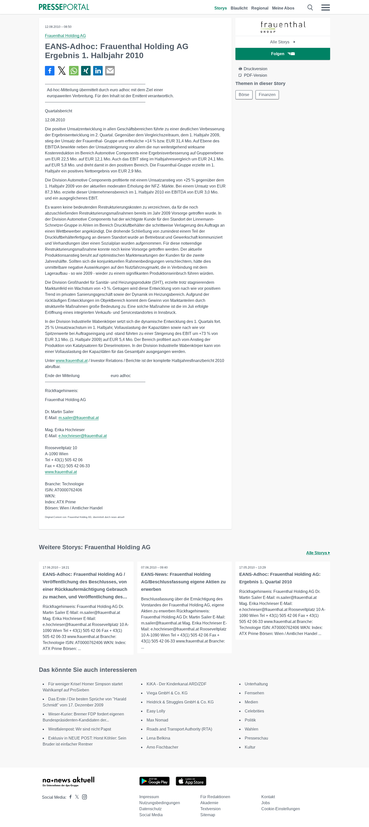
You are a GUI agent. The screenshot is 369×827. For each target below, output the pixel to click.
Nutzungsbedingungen (159, 803)
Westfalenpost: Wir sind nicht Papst (79, 729)
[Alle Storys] (282, 31)
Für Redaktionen (215, 797)
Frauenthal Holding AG (65, 36)
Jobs (265, 803)
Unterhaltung (256, 684)
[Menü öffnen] (325, 7)
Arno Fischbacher (162, 747)
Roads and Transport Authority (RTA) (179, 729)
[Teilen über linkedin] (98, 70)
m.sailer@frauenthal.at (78, 418)
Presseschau (256, 738)
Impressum (149, 797)
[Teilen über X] (62, 70)
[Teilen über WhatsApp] (74, 70)
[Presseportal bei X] (75, 797)
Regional (259, 8)
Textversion (210, 809)
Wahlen (251, 729)
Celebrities (254, 711)
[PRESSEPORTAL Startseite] (64, 7)
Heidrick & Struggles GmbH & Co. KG (180, 702)
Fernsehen (254, 693)
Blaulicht (239, 8)
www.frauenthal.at (72, 360)
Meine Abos (283, 8)
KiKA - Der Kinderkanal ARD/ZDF (177, 684)
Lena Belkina (158, 738)
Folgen (277, 54)
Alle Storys (280, 42)
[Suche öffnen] (310, 7)
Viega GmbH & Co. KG (167, 693)
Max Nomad (157, 720)
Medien (251, 702)
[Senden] (110, 70)
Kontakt (268, 797)
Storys (220, 8)
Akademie (209, 803)
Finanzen (267, 95)
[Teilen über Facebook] (49, 70)
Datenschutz (150, 809)
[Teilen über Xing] (86, 70)
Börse (244, 95)
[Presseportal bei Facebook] (69, 797)
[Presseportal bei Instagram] (83, 796)
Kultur (250, 747)
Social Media (151, 815)
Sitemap (207, 815)
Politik (250, 720)
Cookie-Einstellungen (280, 809)
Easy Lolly (156, 711)
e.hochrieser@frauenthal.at (82, 436)
